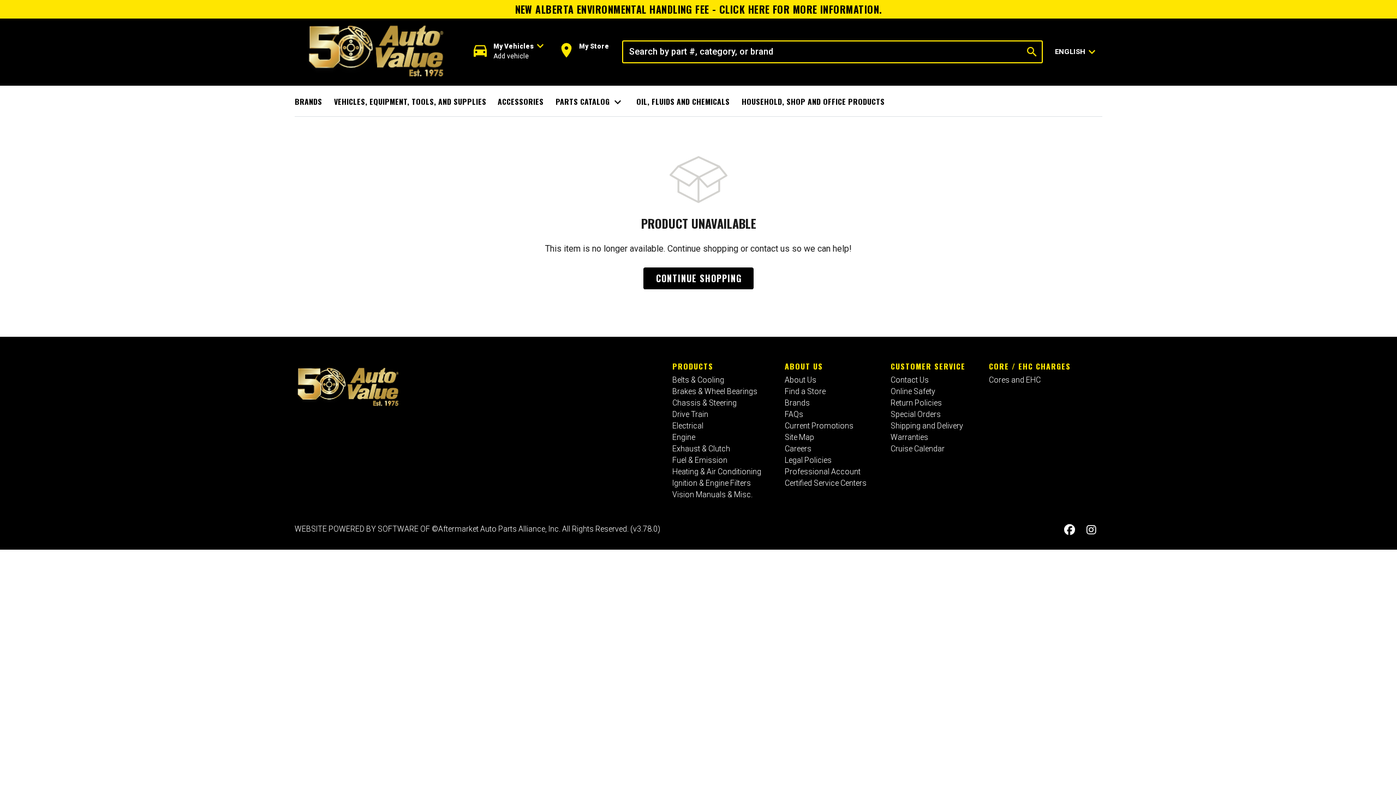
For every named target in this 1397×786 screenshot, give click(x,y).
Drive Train (690, 414)
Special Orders (916, 414)
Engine (683, 437)
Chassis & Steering (704, 402)
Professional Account (823, 471)
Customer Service (928, 366)
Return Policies (916, 402)
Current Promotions (819, 425)
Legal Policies (808, 460)
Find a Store (805, 391)
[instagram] (1091, 530)
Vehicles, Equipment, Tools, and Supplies (410, 101)
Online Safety (913, 391)
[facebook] (1069, 530)
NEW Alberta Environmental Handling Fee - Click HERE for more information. (698, 9)
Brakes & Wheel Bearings (714, 391)
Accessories (521, 101)
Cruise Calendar (918, 448)
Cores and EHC (1015, 380)
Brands (308, 101)
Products (692, 366)
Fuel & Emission (699, 460)
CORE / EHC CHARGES (1030, 366)
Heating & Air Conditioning (716, 471)
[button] (509, 51)
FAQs (794, 414)
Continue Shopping (699, 278)
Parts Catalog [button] (590, 102)
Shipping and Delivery (927, 425)
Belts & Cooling (698, 380)
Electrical (687, 425)
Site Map (799, 437)
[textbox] (822, 51)
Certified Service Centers (826, 483)
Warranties (909, 437)
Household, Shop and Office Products (813, 101)
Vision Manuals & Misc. (712, 494)
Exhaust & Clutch (701, 448)
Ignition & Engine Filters (711, 483)
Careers (798, 448)
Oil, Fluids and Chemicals (683, 101)
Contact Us (910, 380)
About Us (804, 366)
